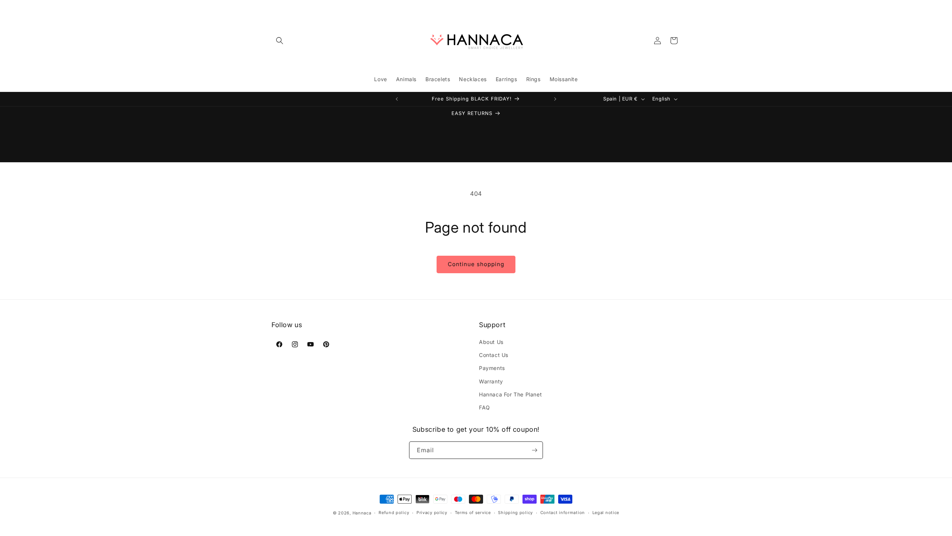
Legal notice (605, 512)
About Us (491, 342)
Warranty (491, 381)
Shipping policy (515, 512)
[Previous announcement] (397, 99)
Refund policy (394, 512)
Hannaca (362, 513)
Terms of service (473, 512)
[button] (279, 40)
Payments (492, 368)
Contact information (562, 512)
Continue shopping (476, 264)
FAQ (484, 407)
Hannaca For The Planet (510, 394)
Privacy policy (431, 512)
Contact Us (493, 355)
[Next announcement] (555, 99)
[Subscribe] (534, 450)
